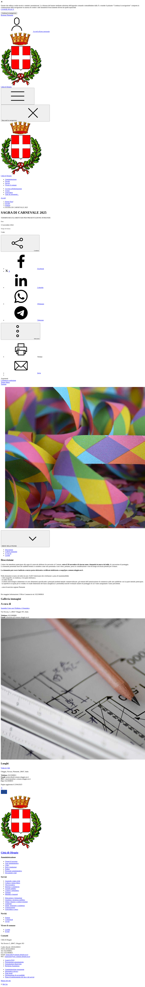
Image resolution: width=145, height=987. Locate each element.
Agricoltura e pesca (11, 909)
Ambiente (8, 904)
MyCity (5, 984)
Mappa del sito (6, 981)
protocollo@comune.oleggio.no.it (17, 955)
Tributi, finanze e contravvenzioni (16, 902)
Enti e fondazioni (11, 867)
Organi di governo (11, 861)
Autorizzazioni (10, 907)
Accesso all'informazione (13, 189)
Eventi (7, 931)
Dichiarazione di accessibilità (15, 975)
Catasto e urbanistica (12, 890)
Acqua (7, 191)
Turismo (8, 892)
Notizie (7, 205)
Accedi (3, 198)
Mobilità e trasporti (11, 894)
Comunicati (9, 919)
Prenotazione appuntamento (14, 962)
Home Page (9, 202)
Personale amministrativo (13, 871)
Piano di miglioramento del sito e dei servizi (19, 977)
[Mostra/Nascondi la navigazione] (17, 96)
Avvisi (7, 921)
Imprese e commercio (12, 887)
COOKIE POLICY (7, 9)
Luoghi (7, 930)
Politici (7, 869)
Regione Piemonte (7, 15)
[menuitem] (24, 269)
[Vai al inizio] (2, 788)
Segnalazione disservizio (13, 964)
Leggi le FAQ (9, 960)
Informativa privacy (11, 971)
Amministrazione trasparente (14, 969)
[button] (11, 179)
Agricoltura (9, 192)
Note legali (8, 973)
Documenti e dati (11, 873)
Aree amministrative (12, 863)
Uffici (7, 865)
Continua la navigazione (9, 13)
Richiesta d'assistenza (12, 966)
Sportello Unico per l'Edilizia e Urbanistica (15, 608)
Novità (7, 203)
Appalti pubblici (10, 889)
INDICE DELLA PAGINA (9, 546)
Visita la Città (5, 768)
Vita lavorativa (10, 885)
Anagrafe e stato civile (12, 881)
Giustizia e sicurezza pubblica (15, 900)
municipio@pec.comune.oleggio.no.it (17, 956)
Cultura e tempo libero (12, 883)
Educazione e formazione (13, 898)
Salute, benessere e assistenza (15, 905)
